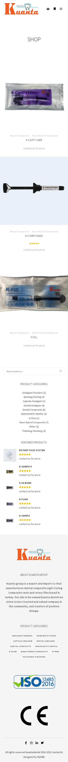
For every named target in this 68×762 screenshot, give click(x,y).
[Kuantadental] (22, 9)
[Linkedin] (36, 743)
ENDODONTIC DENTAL (32, 413)
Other (32, 426)
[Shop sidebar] (48, 9)
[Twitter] (42, 743)
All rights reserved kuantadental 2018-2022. (28, 752)
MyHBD (41, 757)
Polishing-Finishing (32, 431)
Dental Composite (32, 409)
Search (61, 371)
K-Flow (32, 418)
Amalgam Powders (32, 392)
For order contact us (34, 96)
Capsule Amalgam (32, 401)
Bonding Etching (32, 397)
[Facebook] (26, 743)
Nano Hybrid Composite (32, 422)
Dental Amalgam (32, 405)
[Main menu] (61, 9)
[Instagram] (31, 743)
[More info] (54, 9)
